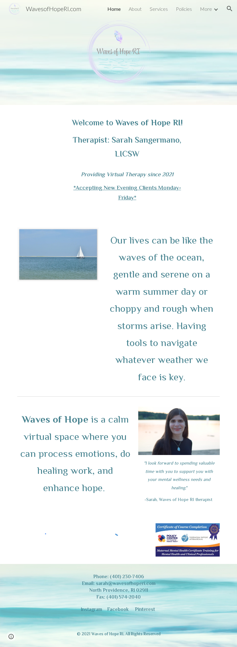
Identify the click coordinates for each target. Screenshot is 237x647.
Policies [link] (184, 9)
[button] (229, 8)
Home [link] (114, 9)
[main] (127, 139)
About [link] (135, 9)
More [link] (206, 9)
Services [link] (159, 9)
